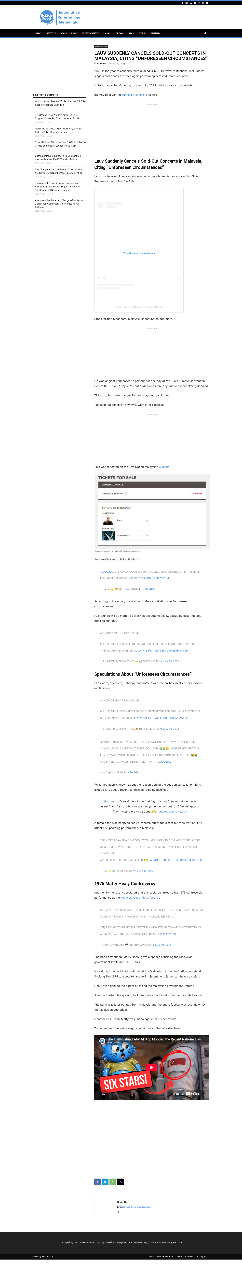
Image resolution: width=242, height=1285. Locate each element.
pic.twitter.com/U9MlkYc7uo (181, 860)
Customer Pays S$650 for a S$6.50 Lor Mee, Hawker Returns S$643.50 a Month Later (58, 158)
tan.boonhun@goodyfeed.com (137, 1207)
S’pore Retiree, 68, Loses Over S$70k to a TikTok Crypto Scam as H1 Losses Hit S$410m (60, 144)
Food (74, 33)
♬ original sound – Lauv (171, 811)
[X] (203, 3)
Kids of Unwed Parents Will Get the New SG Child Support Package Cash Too (60, 103)
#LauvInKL (164, 761)
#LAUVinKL (107, 571)
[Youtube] (207, 3)
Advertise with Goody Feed (161, 1256)
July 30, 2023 (146, 589)
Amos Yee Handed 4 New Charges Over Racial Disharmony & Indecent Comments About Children (59, 203)
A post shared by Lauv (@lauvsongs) (139, 307)
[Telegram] (195, 3)
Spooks (120, 33)
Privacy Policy (203, 1256)
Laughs (107, 33)
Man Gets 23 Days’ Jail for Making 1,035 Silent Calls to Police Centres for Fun (59, 130)
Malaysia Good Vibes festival (140, 897)
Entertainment (90, 33)
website (164, 467)
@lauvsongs (112, 801)
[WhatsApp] (112, 1182)
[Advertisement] (149, 17)
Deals (63, 33)
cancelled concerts (134, 94)
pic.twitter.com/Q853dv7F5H (168, 650)
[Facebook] (182, 3)
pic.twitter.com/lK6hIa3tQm (149, 578)
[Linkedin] (190, 3)
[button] (205, 33)
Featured (154, 33)
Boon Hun (101, 63)
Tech (131, 33)
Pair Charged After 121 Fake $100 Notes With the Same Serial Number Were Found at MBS (58, 171)
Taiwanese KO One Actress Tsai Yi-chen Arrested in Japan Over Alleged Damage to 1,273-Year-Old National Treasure (57, 186)
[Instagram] (186, 3)
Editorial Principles (184, 1256)
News (38, 33)
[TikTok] (199, 3)
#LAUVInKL (169, 934)
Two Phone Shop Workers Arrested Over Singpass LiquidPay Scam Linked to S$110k (58, 117)
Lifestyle (51, 33)
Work (142, 33)
